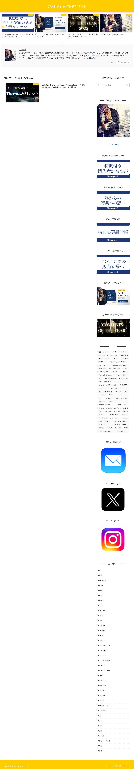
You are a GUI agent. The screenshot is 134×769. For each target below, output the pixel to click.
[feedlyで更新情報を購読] (125, 62)
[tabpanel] (17, 26)
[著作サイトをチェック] (111, 62)
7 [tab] (72, 42)
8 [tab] (75, 42)
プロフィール (113, 145)
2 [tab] (56, 42)
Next (131, 27)
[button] (127, 85)
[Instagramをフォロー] (118, 62)
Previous (3, 27)
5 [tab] (65, 42)
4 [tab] (62, 42)
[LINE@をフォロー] (121, 62)
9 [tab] (78, 42)
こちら (94, 58)
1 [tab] (53, 42)
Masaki (22, 49)
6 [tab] (69, 42)
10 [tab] (81, 42)
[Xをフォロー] (115, 62)
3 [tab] (59, 42)
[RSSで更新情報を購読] (128, 62)
